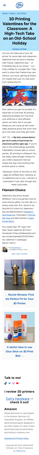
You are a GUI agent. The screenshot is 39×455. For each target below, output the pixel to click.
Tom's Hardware (18, 399)
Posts (12, 13)
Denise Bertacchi (16, 247)
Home (5, 13)
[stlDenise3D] (19, 5)
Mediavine (20, 451)
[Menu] (4, 5)
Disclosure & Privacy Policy (16, 438)
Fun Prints (21, 13)
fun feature (16, 49)
